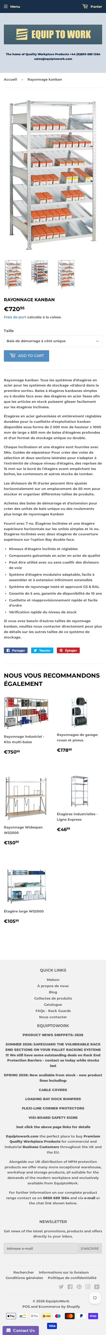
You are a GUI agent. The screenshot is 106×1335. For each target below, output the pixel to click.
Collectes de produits (53, 998)
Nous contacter (53, 1017)
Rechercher (23, 1272)
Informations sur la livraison (64, 1272)
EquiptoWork (57, 1301)
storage (40, 1172)
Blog (53, 992)
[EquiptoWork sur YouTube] (97, 1287)
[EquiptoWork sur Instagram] (88, 1287)
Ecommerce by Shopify (59, 1306)
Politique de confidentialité (72, 1278)
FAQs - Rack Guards (53, 1011)
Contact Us (23, 1330)
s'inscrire (90, 1248)
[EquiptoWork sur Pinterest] (79, 1287)
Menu (15, 6)
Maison (53, 980)
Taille (9, 330)
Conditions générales (24, 1278)
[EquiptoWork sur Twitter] (61, 1287)
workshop (16, 1172)
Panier (96, 6)
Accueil (10, 79)
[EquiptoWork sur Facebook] (70, 1287)
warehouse (91, 1167)
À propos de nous (53, 986)
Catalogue (53, 1004)
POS (26, 1306)
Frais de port (15, 317)
